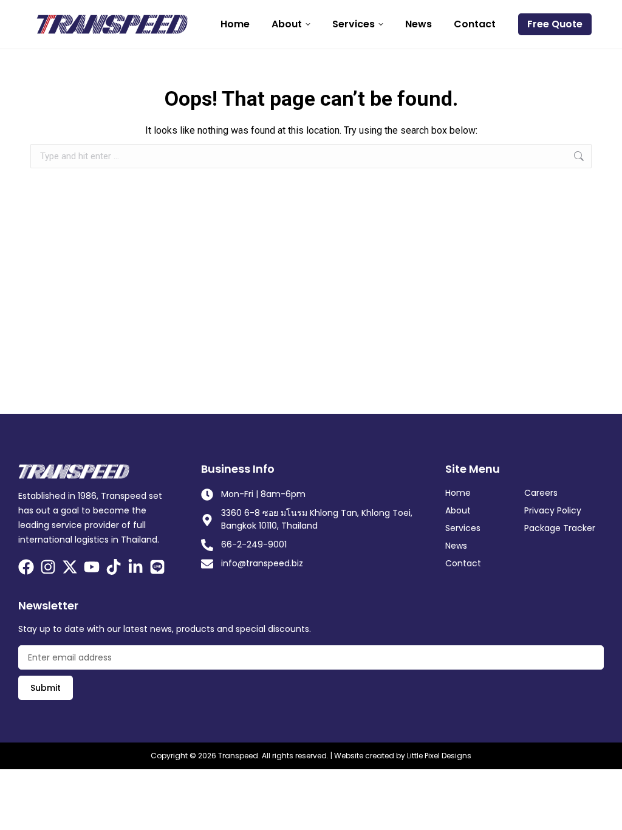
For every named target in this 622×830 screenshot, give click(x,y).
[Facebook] (26, 567)
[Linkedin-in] (135, 567)
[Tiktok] (113, 567)
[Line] (157, 567)
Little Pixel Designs (439, 755)
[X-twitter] (70, 567)
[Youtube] (92, 567)
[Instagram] (48, 567)
